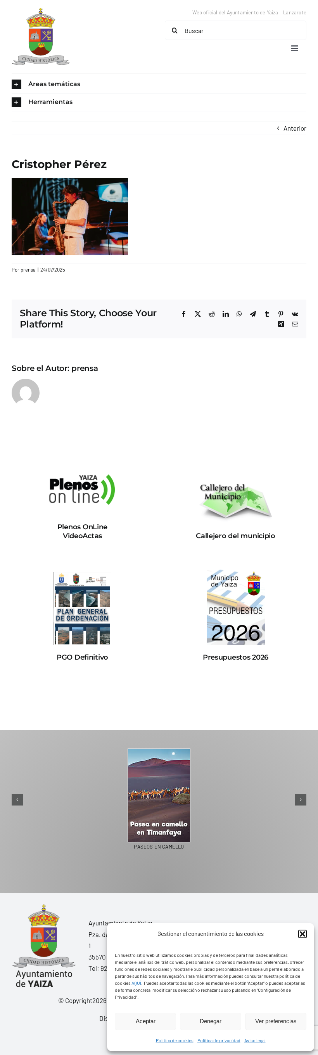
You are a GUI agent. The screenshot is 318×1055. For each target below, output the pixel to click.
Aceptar (146, 1021)
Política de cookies (175, 1040)
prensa (28, 270)
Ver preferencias (276, 1021)
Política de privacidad (218, 1040)
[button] (302, 934)
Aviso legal (255, 1040)
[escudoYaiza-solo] (41, 11)
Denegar (210, 1021)
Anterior (294, 128)
